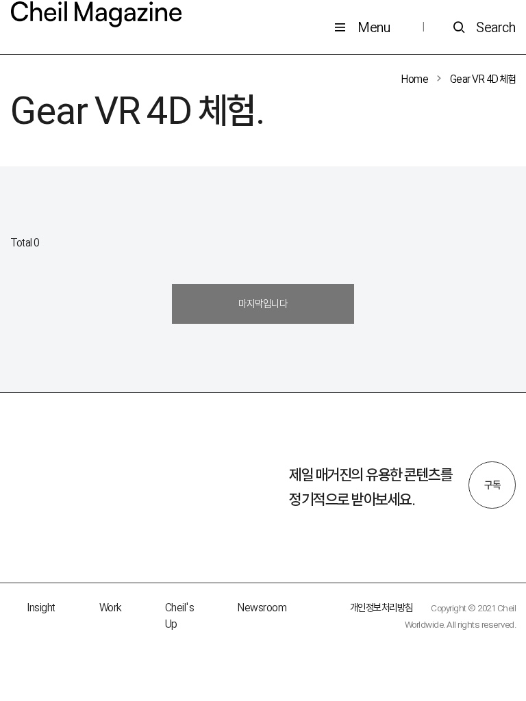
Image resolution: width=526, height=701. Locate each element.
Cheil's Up (180, 615)
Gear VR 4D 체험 (483, 79)
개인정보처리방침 (381, 607)
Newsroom (262, 607)
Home (414, 79)
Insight (41, 607)
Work (110, 607)
